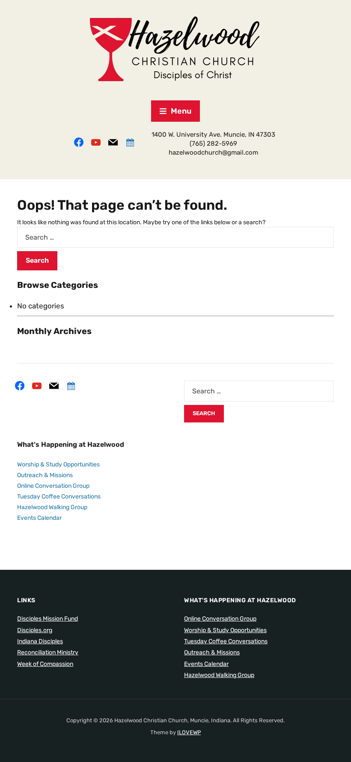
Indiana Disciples (40, 641)
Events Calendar (39, 518)
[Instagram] (96, 141)
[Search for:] (175, 237)
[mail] (113, 141)
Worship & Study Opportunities (58, 464)
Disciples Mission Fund (47, 618)
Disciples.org (34, 630)
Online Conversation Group (53, 485)
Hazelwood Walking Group (52, 507)
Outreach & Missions (45, 475)
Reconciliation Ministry (47, 652)
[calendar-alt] (130, 141)
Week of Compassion (45, 664)
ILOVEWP (189, 732)
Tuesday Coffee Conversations (59, 496)
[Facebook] (79, 141)
